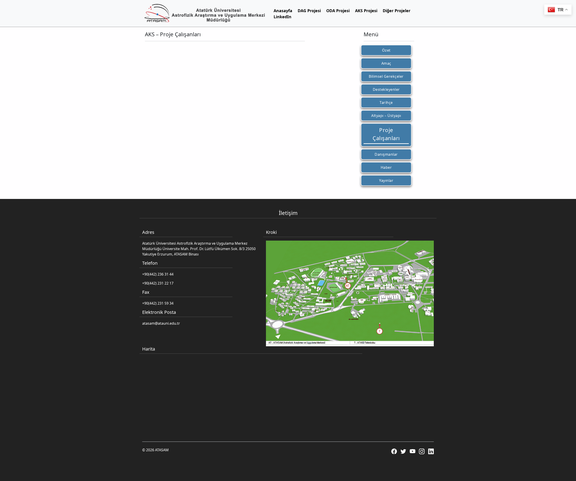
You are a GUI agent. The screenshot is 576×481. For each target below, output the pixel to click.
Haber (386, 167)
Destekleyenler (386, 89)
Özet (386, 50)
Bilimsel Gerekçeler (386, 76)
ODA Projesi (338, 10)
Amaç (386, 63)
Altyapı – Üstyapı (386, 115)
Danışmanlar (386, 154)
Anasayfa (283, 10)
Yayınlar (386, 180)
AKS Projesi (366, 10)
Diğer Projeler (396, 10)
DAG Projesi (309, 10)
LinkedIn (282, 16)
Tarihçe (386, 102)
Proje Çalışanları (386, 134)
